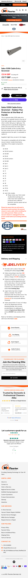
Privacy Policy (5, 527)
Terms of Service (6, 537)
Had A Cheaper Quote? (14, 20)
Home (2, 36)
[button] (13, 453)
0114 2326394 (7, 545)
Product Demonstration (8, 497)
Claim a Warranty (6, 487)
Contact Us (4, 484)
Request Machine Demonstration (19, 4)
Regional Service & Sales (8, 489)
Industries (4, 502)
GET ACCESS (14, 378)
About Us (4, 482)
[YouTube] (14, 562)
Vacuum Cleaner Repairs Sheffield (10, 512)
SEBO (2, 65)
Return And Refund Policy (8, 532)
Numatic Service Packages (8, 515)
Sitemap (3, 499)
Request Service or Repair (8, 520)
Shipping (10, 80)
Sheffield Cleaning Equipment (9, 492)
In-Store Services (6, 510)
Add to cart (19, 95)
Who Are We (18, 1)
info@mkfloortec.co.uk (9, 548)
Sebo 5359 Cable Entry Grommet (12, 36)
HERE (15, 319)
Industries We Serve (6, 1)
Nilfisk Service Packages (8, 517)
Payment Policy (5, 530)
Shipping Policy (5, 535)
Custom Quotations (7, 494)
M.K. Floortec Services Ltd (13, 574)
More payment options (14, 103)
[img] (14, 433)
